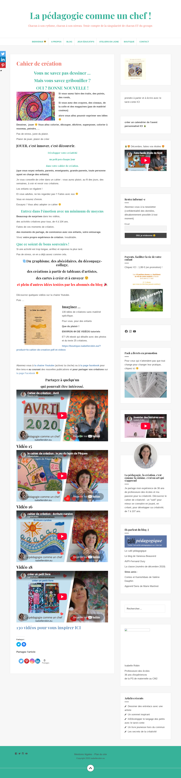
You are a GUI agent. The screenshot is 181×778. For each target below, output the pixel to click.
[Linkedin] (37, 659)
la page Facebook (25, 373)
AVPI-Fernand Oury (135, 561)
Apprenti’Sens (132, 586)
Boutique (129, 42)
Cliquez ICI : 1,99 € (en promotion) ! (143, 267)
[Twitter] (21, 659)
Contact (144, 42)
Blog (69, 42)
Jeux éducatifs (85, 42)
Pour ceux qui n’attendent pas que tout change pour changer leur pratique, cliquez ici (145, 364)
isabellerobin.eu (98, 758)
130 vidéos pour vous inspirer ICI (48, 627)
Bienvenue (38, 42)
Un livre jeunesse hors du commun (146, 727)
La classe (130, 566)
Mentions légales (83, 754)
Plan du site (100, 754)
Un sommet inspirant (139, 714)
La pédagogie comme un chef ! (90, 15)
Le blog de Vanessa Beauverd (140, 556)
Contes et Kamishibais (136, 577)
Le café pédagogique (135, 551)
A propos (56, 42)
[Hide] (1, 71)
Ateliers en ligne (109, 42)
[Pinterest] (26, 659)
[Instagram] (32, 659)
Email (127, 224)
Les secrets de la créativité (142, 731)
